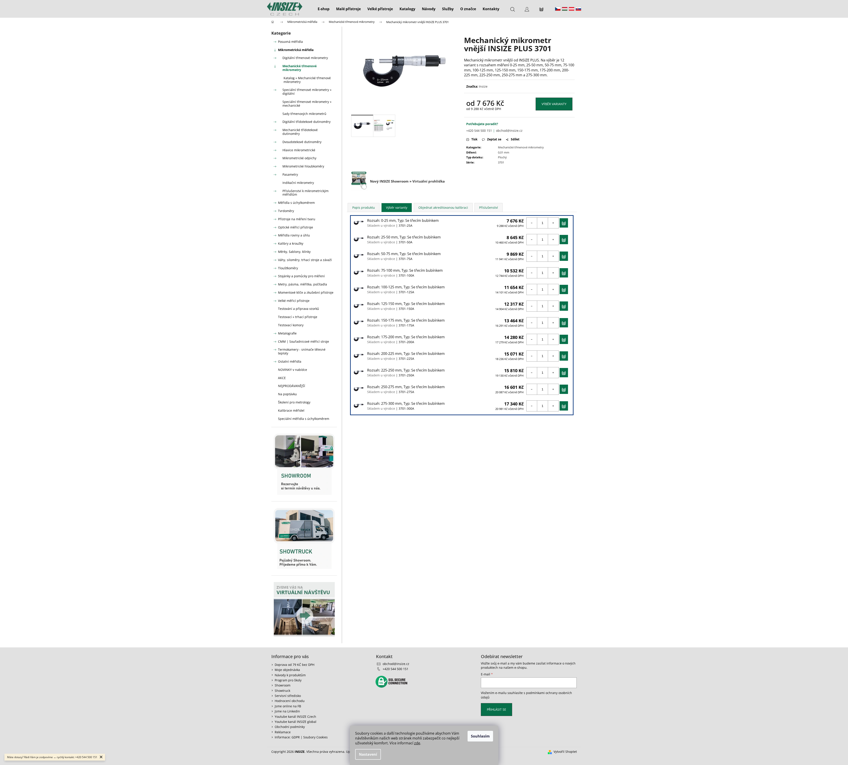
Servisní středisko (288, 696)
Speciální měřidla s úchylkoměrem (303, 419)
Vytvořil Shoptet (565, 751)
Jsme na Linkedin (287, 711)
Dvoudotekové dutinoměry (301, 142)
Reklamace (283, 732)
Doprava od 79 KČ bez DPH (294, 665)
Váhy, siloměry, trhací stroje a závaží (305, 260)
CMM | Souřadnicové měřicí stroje (303, 341)
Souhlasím (480, 736)
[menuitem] (323, 9)
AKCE (282, 378)
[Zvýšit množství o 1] (553, 223)
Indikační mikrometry (298, 183)
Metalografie (287, 333)
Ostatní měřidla (289, 361)
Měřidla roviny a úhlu (294, 235)
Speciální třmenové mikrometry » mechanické (306, 104)
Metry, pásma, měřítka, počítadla (302, 284)
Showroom (282, 685)
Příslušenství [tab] (488, 207)
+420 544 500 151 (479, 130)
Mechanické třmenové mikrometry (299, 68)
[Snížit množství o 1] (532, 223)
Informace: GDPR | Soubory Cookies (301, 737)
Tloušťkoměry (288, 268)
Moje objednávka (287, 670)
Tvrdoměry (286, 211)
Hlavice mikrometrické (298, 150)
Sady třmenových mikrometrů (304, 114)
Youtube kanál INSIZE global (295, 722)
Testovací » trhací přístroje (297, 317)
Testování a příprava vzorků (298, 309)
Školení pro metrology (294, 402)
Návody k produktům (290, 675)
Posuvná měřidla (290, 41)
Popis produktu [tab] (363, 207)
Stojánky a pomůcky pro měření (301, 276)
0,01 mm (503, 152)
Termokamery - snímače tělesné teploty (301, 351)
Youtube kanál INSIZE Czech (295, 716)
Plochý (502, 157)
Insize (483, 86)
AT (571, 9)
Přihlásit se (496, 709)
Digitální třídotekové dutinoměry (306, 122)
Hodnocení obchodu (290, 701)
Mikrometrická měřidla (295, 50)
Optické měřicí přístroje (295, 227)
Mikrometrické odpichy (299, 158)
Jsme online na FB (288, 706)
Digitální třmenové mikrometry (305, 58)
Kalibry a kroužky (290, 243)
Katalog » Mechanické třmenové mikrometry (307, 80)
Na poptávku (287, 394)
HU (565, 9)
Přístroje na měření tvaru (296, 219)
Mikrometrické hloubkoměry (303, 166)
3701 (501, 162)
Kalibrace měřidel (291, 410)
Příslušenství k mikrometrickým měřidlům (305, 193)
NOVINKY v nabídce (292, 370)
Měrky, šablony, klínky (294, 252)
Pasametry (290, 174)
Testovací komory (291, 325)
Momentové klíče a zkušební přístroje (305, 292)
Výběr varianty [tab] (396, 207)
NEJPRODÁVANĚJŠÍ (291, 386)
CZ (558, 9)
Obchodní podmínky (290, 727)
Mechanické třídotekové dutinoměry (300, 132)
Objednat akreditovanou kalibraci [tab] (443, 207)
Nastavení (368, 754)
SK (578, 9)
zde (417, 743)
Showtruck (282, 690)
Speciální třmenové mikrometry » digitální (306, 92)
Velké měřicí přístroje (293, 301)
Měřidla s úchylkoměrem (296, 203)
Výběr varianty (554, 104)
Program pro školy (288, 680)
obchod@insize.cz (509, 130)
